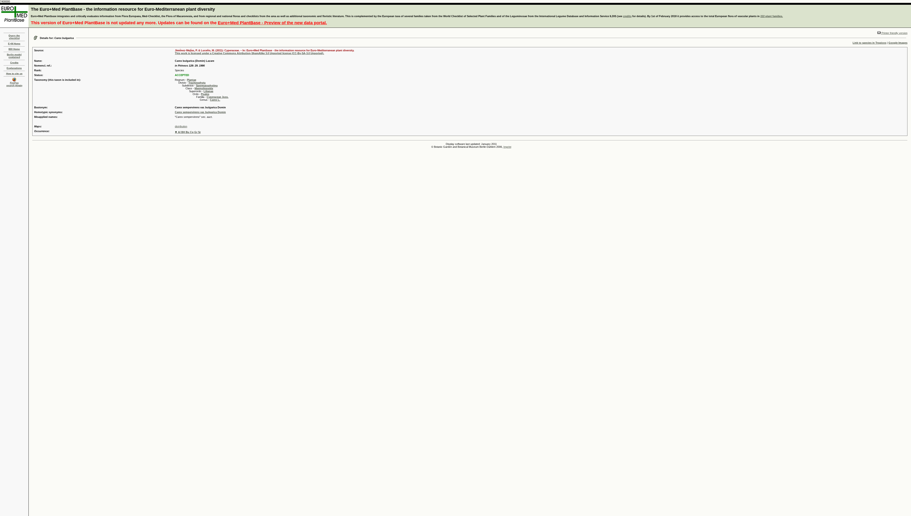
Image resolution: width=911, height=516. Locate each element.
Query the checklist (14, 36)
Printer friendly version (894, 33)
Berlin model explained (14, 55)
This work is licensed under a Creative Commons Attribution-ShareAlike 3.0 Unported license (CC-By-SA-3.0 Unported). (249, 53)
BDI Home (14, 49)
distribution (181, 126)
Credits (14, 62)
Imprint (507, 146)
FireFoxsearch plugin (14, 84)
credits (627, 16)
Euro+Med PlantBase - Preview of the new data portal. (272, 22)
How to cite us (14, 73)
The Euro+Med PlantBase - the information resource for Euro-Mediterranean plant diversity (123, 9)
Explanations (14, 68)
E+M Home (14, 43)
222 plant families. (771, 16)
